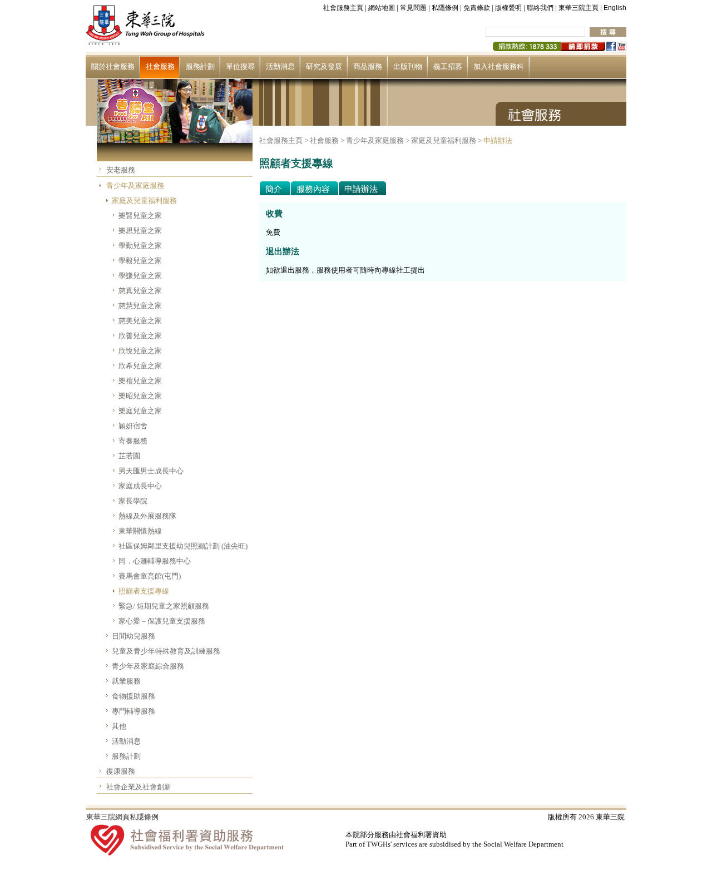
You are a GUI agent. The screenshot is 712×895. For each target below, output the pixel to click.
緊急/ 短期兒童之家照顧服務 (163, 606)
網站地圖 (381, 8)
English (615, 8)
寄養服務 (132, 441)
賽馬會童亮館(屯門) (149, 576)
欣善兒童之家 (140, 336)
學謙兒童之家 (140, 275)
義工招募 (447, 66)
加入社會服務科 (498, 66)
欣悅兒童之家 (140, 351)
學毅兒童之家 (140, 260)
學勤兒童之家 (140, 245)
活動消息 (280, 66)
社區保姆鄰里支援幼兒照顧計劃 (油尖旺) (183, 546)
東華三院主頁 (578, 8)
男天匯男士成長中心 (151, 471)
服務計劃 (200, 66)
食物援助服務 (133, 696)
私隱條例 (445, 8)
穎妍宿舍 (132, 426)
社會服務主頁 (343, 8)
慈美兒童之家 (140, 321)
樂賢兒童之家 (140, 215)
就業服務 (126, 681)
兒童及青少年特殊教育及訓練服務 (166, 651)
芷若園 (129, 456)
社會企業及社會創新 (138, 787)
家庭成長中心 (140, 486)
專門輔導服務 (133, 711)
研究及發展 (324, 66)
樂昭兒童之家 (140, 396)
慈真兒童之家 (140, 290)
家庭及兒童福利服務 (144, 200)
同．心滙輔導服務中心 (154, 561)
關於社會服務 (113, 66)
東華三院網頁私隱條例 (122, 817)
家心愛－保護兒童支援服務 (161, 621)
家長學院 (132, 501)
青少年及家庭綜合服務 (148, 666)
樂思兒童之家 (140, 230)
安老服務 (120, 170)
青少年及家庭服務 (135, 185)
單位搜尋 (240, 66)
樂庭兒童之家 (140, 411)
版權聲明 (508, 8)
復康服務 (120, 771)
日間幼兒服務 (133, 636)
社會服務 (160, 66)
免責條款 (476, 8)
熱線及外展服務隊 (147, 516)
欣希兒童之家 (140, 366)
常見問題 (413, 8)
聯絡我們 (540, 8)
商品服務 (367, 66)
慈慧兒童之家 (140, 305)
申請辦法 (497, 140)
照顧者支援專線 (143, 591)
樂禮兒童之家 (140, 381)
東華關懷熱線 (140, 531)
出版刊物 (407, 66)
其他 (119, 726)
